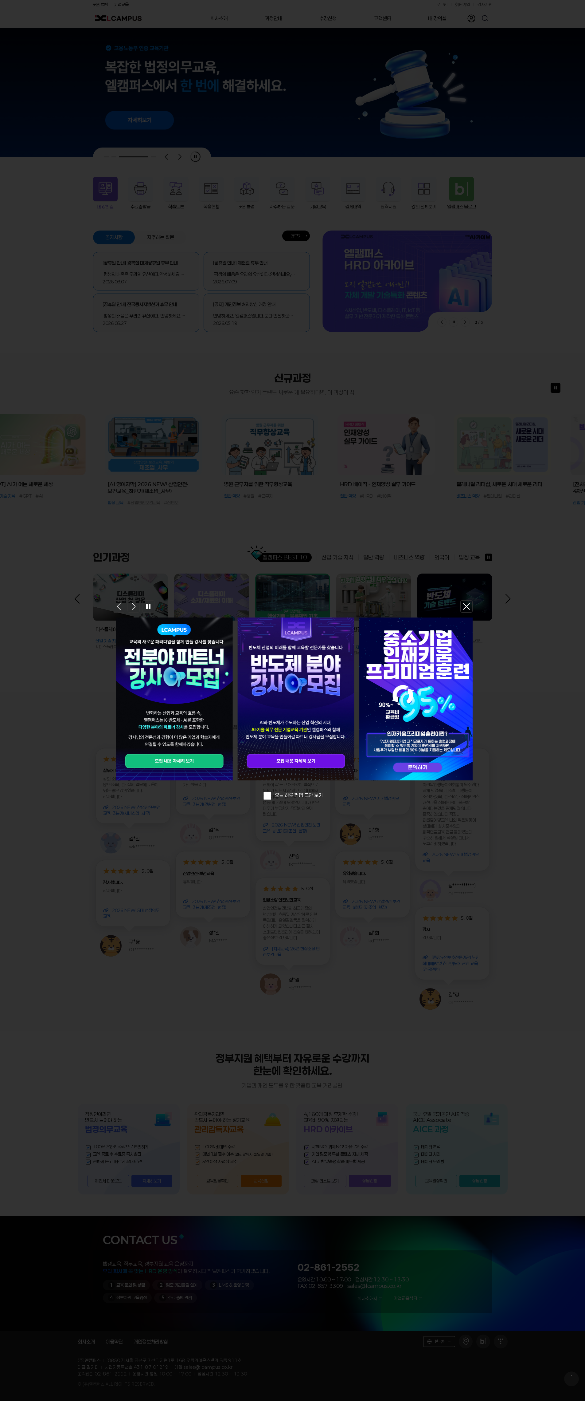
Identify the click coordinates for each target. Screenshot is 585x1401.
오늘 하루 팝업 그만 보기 (299, 795)
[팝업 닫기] (466, 606)
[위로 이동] (571, 1378)
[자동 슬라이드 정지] (148, 606)
